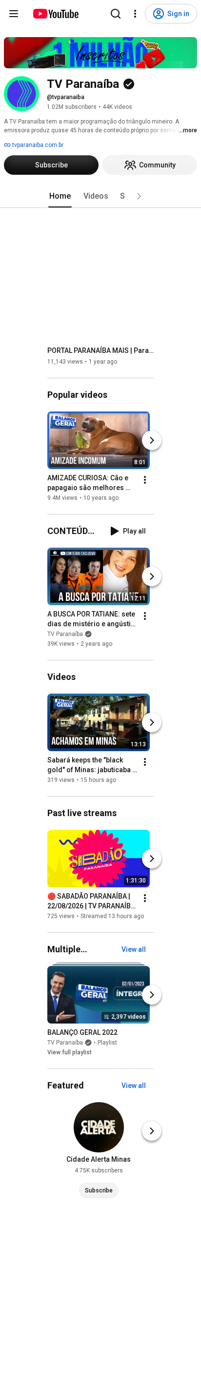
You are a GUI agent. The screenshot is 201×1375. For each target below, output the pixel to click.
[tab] (60, 196)
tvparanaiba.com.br (37, 145)
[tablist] (100, 196)
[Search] (115, 14)
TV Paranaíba (65, 634)
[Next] (151, 440)
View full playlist (69, 1052)
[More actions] (145, 480)
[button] (139, 196)
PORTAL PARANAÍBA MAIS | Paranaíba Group (100, 350)
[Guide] (14, 14)
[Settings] (135, 14)
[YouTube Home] (55, 13)
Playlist (107, 1042)
